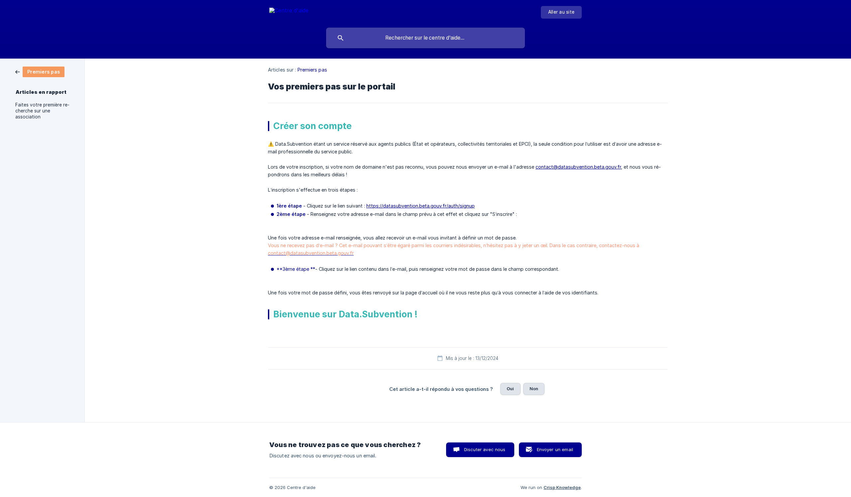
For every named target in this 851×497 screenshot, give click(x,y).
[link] (39, 71)
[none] (288, 11)
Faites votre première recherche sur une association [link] (42, 110)
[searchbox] (425, 38)
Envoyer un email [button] (555, 449)
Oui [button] (510, 388)
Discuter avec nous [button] (485, 449)
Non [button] (534, 388)
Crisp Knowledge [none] (562, 487)
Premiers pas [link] (312, 70)
